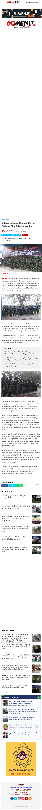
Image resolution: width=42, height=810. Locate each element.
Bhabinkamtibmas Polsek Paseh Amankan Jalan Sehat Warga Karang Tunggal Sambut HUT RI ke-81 (24, 727)
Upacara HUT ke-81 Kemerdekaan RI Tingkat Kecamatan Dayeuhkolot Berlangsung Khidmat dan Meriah (15, 657)
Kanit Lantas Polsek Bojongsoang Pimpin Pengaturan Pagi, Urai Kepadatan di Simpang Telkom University (23, 711)
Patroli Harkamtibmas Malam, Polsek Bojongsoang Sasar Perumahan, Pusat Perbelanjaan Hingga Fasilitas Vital (21, 703)
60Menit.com (25, 806)
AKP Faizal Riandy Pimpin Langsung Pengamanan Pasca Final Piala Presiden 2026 (15, 646)
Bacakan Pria (17, 235)
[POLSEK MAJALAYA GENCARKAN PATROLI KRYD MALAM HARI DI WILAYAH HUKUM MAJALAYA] (36, 679)
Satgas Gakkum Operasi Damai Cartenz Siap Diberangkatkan (18, 225)
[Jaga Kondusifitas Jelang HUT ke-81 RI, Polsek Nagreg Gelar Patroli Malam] (36, 689)
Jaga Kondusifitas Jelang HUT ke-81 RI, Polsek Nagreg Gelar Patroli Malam (14, 687)
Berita (7, 219)
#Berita (4, 478)
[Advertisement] (21, 126)
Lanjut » (37, 740)
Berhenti (24, 235)
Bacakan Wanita (7, 235)
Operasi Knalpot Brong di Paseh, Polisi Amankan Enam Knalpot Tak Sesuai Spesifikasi (24, 734)
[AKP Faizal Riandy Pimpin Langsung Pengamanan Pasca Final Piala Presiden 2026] (36, 649)
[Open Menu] (2, 2)
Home (3, 219)
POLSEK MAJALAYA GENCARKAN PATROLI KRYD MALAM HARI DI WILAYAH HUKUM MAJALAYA (15, 677)
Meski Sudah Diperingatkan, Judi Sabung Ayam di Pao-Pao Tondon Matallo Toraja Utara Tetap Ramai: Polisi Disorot (14, 667)
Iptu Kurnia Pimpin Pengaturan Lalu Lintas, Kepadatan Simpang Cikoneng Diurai (22, 718)
